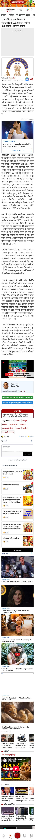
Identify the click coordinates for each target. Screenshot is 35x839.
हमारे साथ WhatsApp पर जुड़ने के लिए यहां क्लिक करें (17, 397)
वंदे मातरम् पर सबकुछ (23, 15)
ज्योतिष (4, 424)
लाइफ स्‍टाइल (13, 424)
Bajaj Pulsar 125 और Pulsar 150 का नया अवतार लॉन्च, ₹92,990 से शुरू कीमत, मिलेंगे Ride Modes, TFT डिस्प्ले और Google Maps (21, 745)
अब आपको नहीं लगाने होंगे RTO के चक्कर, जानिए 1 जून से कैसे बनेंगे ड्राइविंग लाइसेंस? (15, 415)
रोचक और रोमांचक (8, 432)
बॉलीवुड (11, 15)
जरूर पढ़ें (7, 731)
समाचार (3, 15)
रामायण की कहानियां (22, 428)
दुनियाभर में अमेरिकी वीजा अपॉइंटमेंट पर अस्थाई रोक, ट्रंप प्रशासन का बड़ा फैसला (7, 798)
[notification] (32, 10)
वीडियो (6, 751)
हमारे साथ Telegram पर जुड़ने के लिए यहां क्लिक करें (17, 403)
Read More (9, 374)
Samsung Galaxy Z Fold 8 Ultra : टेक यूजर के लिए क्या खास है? (7, 818)
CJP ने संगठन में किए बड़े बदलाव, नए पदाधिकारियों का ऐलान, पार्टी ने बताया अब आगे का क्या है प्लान (7, 745)
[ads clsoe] (33, 827)
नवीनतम (7, 784)
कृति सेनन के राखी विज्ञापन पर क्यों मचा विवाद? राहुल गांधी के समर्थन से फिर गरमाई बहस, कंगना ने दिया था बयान (21, 798)
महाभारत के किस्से (7, 428)
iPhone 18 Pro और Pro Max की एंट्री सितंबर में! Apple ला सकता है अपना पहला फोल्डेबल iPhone (21, 818)
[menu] (3, 10)
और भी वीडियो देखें (8, 755)
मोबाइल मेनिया (9, 804)
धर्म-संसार (23, 424)
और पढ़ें (23, 391)
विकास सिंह (12, 78)
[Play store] (28, 10)
